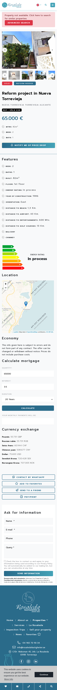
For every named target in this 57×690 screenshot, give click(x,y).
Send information (28, 573)
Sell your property (40, 629)
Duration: (7, 394)
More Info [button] (8, 679)
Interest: (6, 381)
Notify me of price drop (30, 145)
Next (52, 50)
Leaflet (16, 332)
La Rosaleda (36, 625)
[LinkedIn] (36, 661)
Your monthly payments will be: (19, 415)
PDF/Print (30, 497)
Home (10, 620)
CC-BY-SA (49, 332)
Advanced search (19, 22)
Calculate (28, 408)
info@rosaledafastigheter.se (30, 647)
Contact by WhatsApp (30, 477)
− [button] (5, 287)
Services (19, 625)
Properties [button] (39, 620)
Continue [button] (44, 675)
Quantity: (7, 368)
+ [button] (5, 284)
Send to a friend (30, 490)
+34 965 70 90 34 (30, 642)
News (19, 634)
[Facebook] (22, 661)
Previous (5, 50)
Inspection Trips (15, 629)
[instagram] (29, 661)
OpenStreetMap (32, 332)
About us (23, 620)
